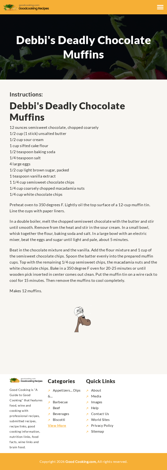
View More (57, 425)
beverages (61, 414)
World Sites (100, 419)
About (95, 390)
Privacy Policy (102, 425)
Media (95, 396)
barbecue (60, 402)
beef (56, 408)
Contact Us (99, 414)
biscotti (59, 419)
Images (96, 402)
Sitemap (97, 431)
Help (94, 408)
